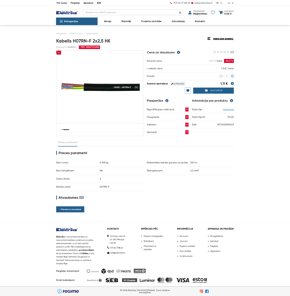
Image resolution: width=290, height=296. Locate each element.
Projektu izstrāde (151, 21)
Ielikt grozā (216, 90)
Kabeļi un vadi (76, 33)
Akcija (107, 21)
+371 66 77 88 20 (181, 3)
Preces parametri (67, 142)
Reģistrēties (200, 14)
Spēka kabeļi (92, 33)
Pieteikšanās (199, 11)
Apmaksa (88, 3)
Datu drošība (185, 251)
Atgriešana (215, 251)
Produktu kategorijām (153, 236)
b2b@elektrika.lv (203, 3)
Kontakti (200, 21)
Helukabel (228, 109)
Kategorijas (71, 21)
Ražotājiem (149, 241)
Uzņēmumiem (186, 256)
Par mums (62, 3)
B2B (99, 3)
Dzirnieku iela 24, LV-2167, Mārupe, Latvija (118, 239)
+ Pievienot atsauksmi (70, 209)
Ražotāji (126, 21)
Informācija (178, 21)
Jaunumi (184, 241)
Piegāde (75, 3)
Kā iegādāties (216, 236)
